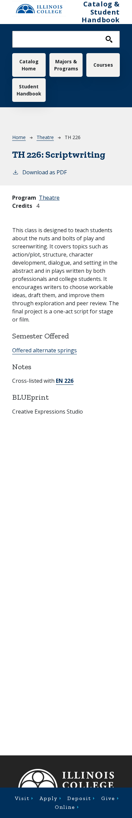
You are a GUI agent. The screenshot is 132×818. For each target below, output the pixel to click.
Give (108, 798)
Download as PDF (44, 172)
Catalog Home (29, 65)
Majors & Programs (66, 65)
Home (19, 137)
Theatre (45, 137)
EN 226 (64, 380)
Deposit (79, 798)
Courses (103, 65)
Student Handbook (29, 90)
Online (65, 807)
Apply (49, 798)
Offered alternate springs (44, 350)
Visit (22, 798)
